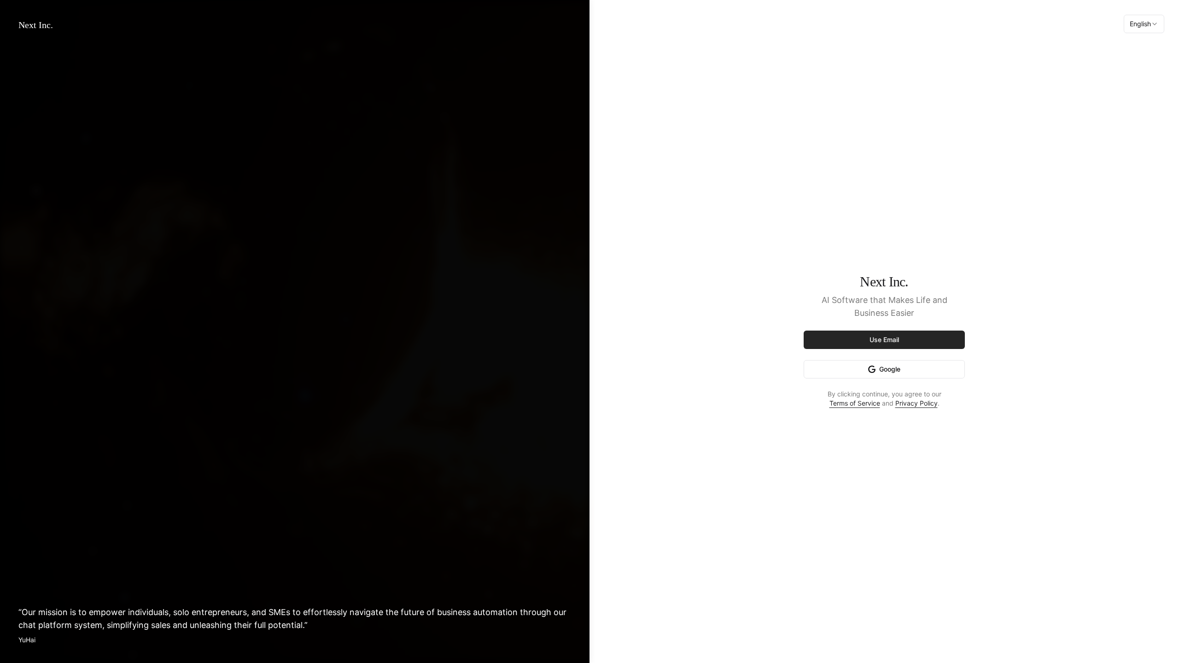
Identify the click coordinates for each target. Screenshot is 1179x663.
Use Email (884, 339)
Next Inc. (35, 25)
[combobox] (1144, 24)
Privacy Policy (916, 403)
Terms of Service (854, 403)
